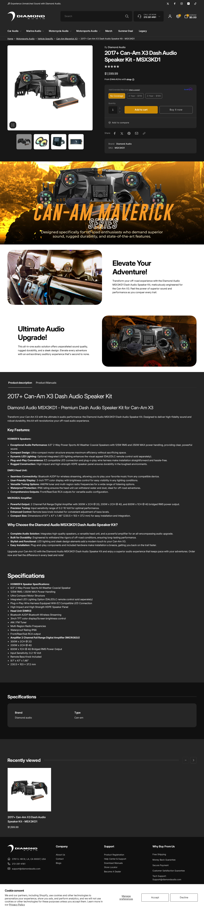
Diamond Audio (115, 47)
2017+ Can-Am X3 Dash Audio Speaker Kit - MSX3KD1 (27, 819)
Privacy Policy (17, 904)
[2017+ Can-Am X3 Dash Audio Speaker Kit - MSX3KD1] (29, 806)
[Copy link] (144, 133)
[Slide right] (193, 760)
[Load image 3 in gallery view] (58, 141)
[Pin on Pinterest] (129, 133)
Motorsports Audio (25, 38)
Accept (155, 897)
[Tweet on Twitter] (121, 133)
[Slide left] (185, 760)
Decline (184, 897)
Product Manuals (46, 382)
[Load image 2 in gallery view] (41, 141)
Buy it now (176, 109)
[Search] (127, 16)
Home (10, 38)
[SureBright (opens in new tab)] (188, 89)
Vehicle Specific (45, 38)
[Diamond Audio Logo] (22, 851)
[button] (14, 31)
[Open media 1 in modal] (50, 88)
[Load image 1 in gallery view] (24, 141)
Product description (20, 382)
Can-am (78, 717)
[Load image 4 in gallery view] (76, 141)
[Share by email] (136, 133)
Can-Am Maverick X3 (67, 38)
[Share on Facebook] (114, 133)
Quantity (112, 103)
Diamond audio (23, 717)
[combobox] (96, 16)
